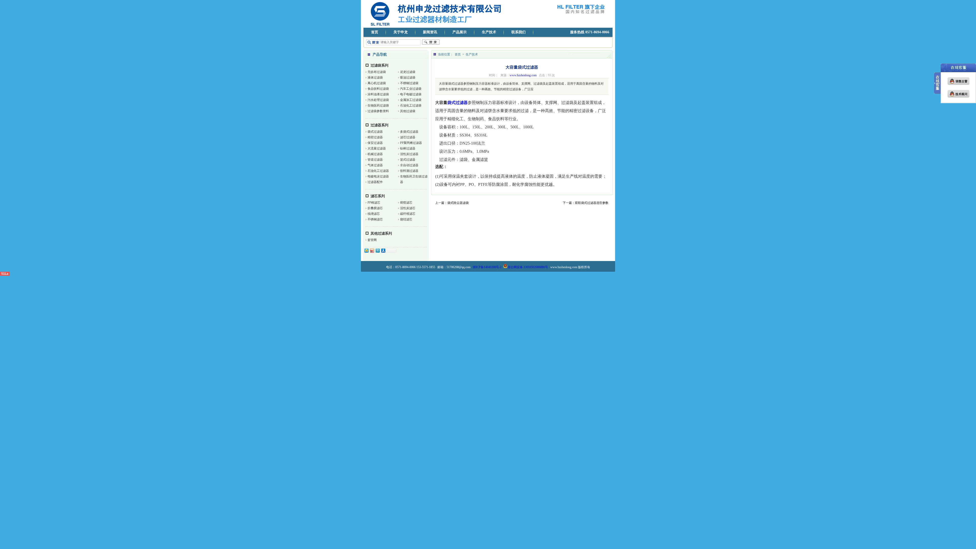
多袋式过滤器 (409, 131)
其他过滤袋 (407, 111)
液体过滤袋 (375, 77)
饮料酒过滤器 (409, 171)
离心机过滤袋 (377, 83)
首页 (374, 32)
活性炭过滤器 (409, 154)
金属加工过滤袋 (410, 100)
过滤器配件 (375, 182)
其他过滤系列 (381, 233)
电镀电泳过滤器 (378, 176)
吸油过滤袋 (407, 77)
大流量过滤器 (377, 148)
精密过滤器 (375, 137)
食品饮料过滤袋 (378, 88)
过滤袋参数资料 (378, 111)
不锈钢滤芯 (375, 219)
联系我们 (518, 32)
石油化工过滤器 (378, 171)
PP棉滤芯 (374, 202)
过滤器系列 (379, 125)
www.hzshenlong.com (523, 75)
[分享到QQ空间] (366, 250)
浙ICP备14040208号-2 (487, 267)
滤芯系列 (378, 196)
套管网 (372, 240)
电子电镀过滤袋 (410, 94)
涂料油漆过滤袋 (378, 94)
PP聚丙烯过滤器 (411, 143)
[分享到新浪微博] (372, 250)
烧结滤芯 (406, 219)
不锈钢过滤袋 (409, 83)
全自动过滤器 (409, 165)
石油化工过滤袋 (410, 105)
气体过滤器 (375, 165)
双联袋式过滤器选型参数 (591, 203)
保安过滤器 (375, 143)
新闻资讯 (430, 32)
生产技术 (489, 32)
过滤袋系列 (379, 65)
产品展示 (459, 32)
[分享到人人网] (383, 250)
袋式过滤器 (375, 131)
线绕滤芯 (374, 214)
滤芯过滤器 (407, 137)
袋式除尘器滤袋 (458, 203)
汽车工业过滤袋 (410, 88)
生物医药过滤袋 (378, 105)
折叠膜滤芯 (375, 208)
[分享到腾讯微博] (377, 250)
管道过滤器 (375, 159)
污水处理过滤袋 (378, 100)
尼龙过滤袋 (407, 72)
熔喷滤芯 (406, 202)
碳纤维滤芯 (407, 214)
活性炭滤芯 (407, 208)
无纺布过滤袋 (377, 72)
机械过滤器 (375, 154)
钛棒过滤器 (407, 148)
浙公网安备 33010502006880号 (528, 267)
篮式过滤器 (407, 159)
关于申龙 (400, 32)
